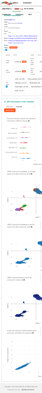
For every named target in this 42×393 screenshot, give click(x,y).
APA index (9, 107)
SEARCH (15, 3)
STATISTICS (19, 14)
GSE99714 (11, 20)
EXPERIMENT (27, 3)
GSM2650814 (13, 47)
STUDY (16, 8)
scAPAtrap (20, 62)
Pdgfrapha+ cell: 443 (20, 83)
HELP (30, 14)
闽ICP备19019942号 (27, 390)
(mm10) (19, 23)
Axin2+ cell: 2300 (20, 79)
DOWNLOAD (6, 14)
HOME (5, 3)
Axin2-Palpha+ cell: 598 (21, 87)
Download (10, 110)
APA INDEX (6, 8)
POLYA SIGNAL (29, 8)
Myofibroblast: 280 (35, 83)
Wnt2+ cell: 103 (19, 90)
